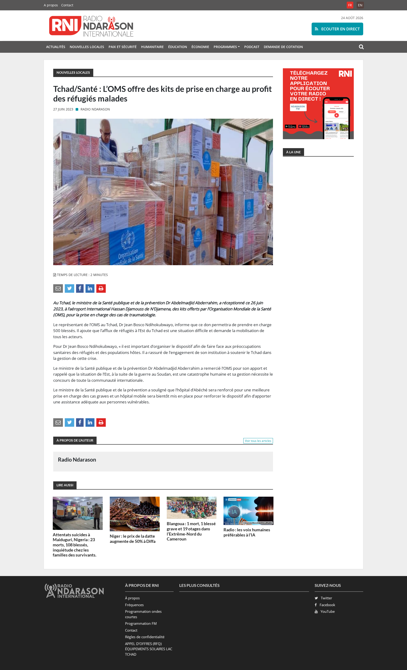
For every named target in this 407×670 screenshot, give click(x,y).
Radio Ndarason (95, 109)
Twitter (326, 598)
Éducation (177, 47)
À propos (132, 598)
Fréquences (134, 604)
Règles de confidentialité (144, 636)
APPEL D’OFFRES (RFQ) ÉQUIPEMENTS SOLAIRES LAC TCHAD (148, 649)
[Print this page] (101, 288)
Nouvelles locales (87, 47)
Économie (200, 47)
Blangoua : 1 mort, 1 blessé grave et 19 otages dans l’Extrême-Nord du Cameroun (191, 531)
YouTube (328, 611)
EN (360, 5)
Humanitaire (152, 47)
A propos (51, 5)
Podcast (251, 47)
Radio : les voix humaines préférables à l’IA (247, 532)
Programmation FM (141, 623)
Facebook (327, 604)
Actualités (55, 47)
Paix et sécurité (123, 47)
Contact (67, 5)
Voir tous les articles (258, 441)
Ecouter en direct (340, 29)
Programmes (225, 47)
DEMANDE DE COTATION (283, 47)
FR (350, 5)
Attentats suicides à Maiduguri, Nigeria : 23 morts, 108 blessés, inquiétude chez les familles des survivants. (74, 544)
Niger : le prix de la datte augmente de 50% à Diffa (132, 538)
